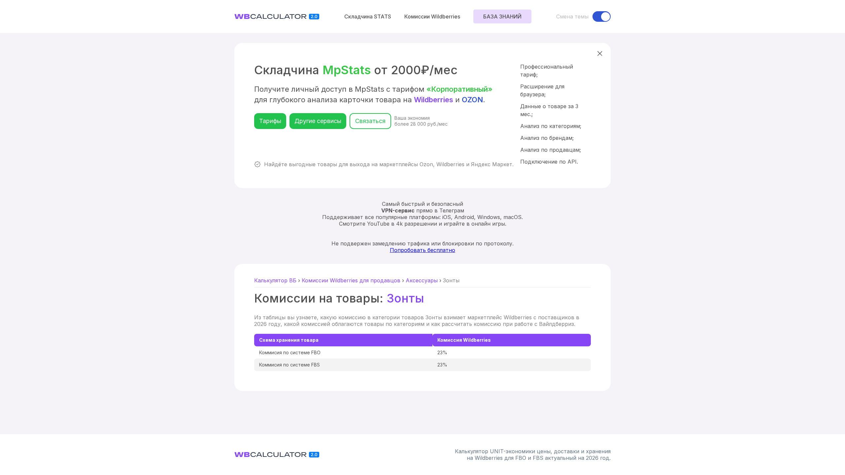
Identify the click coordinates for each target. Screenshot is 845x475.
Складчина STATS (367, 16)
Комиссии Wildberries (432, 16)
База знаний (502, 16)
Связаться (370, 120)
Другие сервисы (317, 120)
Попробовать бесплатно (422, 250)
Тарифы (270, 120)
